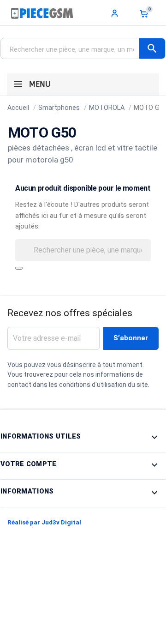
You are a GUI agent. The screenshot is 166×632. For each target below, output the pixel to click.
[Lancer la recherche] (19, 268)
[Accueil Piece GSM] (42, 13)
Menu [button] (38, 84)
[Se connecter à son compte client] (114, 13)
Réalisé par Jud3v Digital (44, 522)
